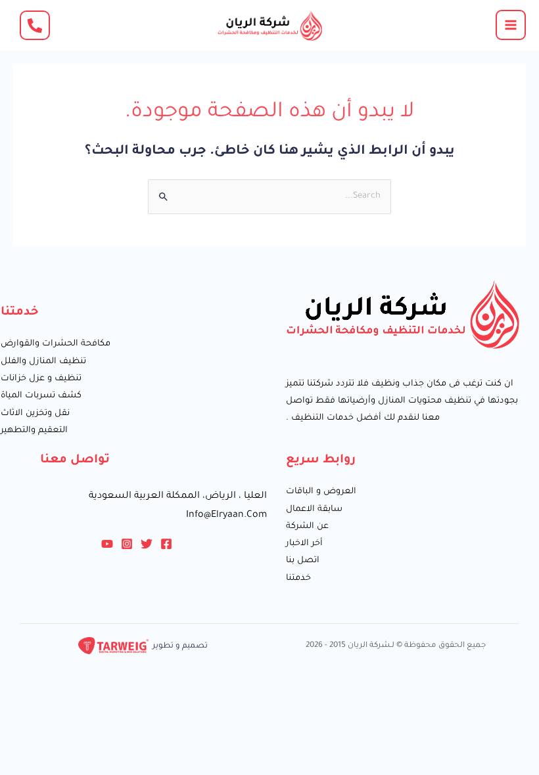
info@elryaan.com (226, 515)
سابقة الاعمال (314, 509)
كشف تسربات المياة (41, 396)
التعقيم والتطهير (34, 430)
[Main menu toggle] (511, 25)
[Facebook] (166, 544)
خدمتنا (298, 578)
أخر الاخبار (304, 543)
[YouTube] (107, 544)
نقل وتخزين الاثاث (35, 413)
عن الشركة (307, 526)
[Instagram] (127, 544)
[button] (35, 25)
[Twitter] (146, 544)
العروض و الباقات (321, 492)
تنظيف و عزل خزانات (41, 379)
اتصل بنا (302, 560)
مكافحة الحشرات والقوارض (55, 344)
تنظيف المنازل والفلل (43, 361)
